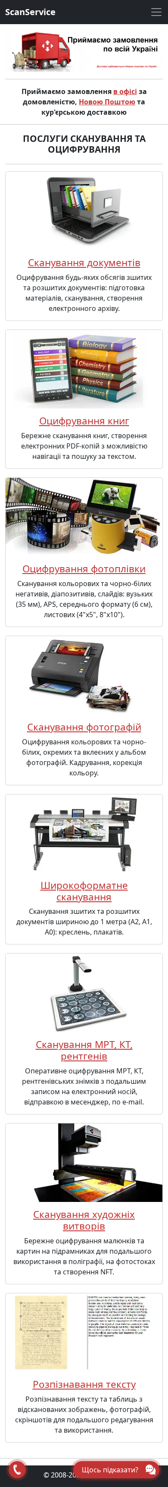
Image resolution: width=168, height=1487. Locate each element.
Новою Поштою (107, 102)
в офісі (125, 91)
